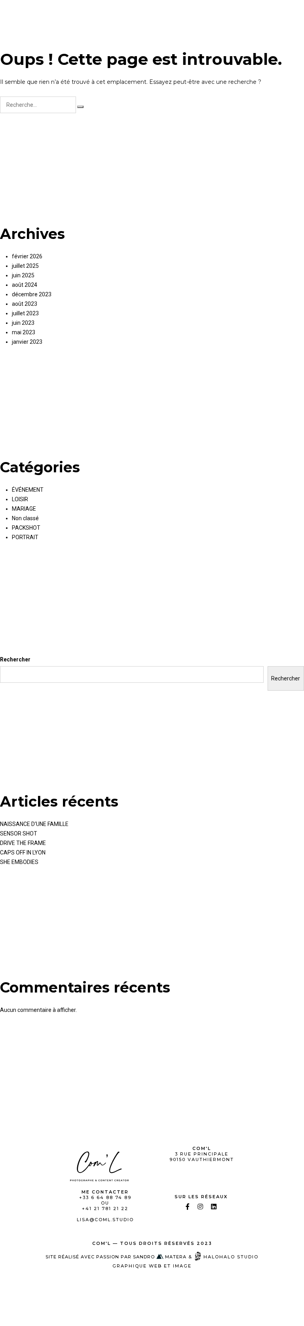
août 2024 (24, 285)
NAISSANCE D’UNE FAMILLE (34, 824)
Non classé (25, 518)
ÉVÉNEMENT (28, 490)
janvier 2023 (27, 342)
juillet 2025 (25, 266)
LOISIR (20, 499)
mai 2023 (23, 332)
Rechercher (15, 659)
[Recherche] (80, 107)
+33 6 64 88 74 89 (105, 1197)
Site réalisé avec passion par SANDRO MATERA (116, 1257)
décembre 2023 (31, 294)
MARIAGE (24, 509)
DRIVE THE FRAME (23, 843)
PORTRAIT (25, 537)
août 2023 (24, 304)
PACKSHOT (26, 528)
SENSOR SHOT (18, 833)
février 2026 (27, 256)
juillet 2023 (25, 313)
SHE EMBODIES (19, 862)
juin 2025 (23, 275)
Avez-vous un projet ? (246, 13)
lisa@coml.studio (105, 1219)
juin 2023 (23, 323)
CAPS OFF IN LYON (23, 852)
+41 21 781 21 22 (105, 1208)
